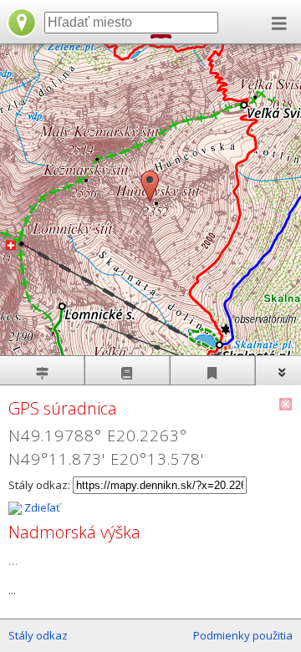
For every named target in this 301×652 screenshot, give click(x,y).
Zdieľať (41, 507)
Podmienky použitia (243, 635)
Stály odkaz (38, 635)
